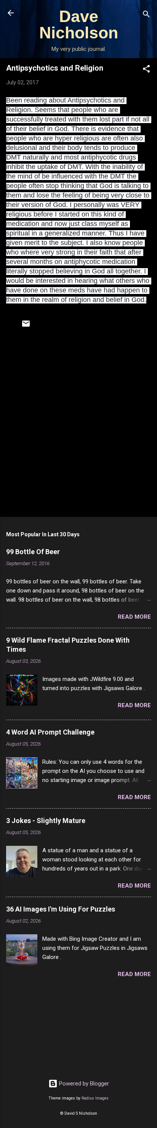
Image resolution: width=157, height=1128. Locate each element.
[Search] (146, 15)
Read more (134, 616)
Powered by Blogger (83, 1083)
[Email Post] (25, 326)
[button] (146, 70)
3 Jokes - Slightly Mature (45, 821)
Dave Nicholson (78, 24)
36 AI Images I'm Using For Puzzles (60, 909)
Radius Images (95, 1098)
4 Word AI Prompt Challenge (50, 732)
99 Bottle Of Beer (33, 552)
